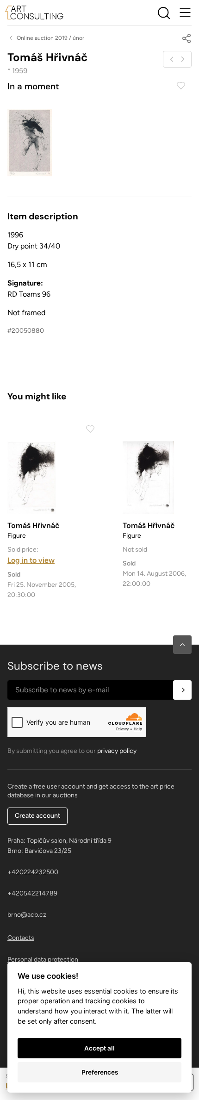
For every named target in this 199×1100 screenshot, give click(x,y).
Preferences (99, 1072)
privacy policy (117, 751)
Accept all (99, 1048)
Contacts (20, 938)
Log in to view (31, 560)
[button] (182, 644)
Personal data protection (42, 959)
